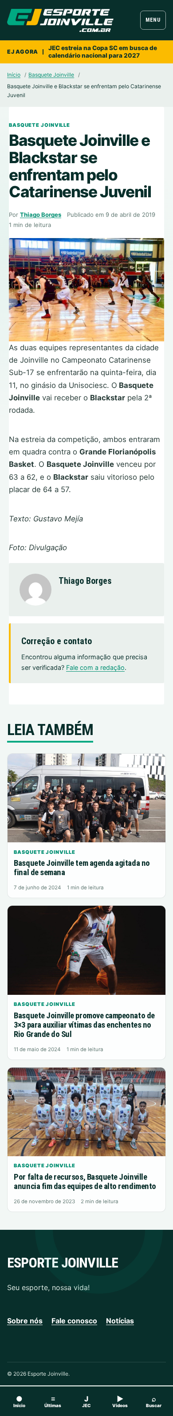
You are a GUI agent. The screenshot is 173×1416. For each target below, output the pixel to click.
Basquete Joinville (51, 74)
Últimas (52, 1401)
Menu (152, 20)
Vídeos (120, 1401)
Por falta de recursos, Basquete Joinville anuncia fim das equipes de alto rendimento (85, 1181)
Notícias (120, 1320)
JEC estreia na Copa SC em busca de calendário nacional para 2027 (102, 51)
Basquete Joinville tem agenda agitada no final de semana (81, 867)
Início (13, 74)
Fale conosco (74, 1320)
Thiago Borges (40, 214)
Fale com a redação (95, 667)
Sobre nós (25, 1320)
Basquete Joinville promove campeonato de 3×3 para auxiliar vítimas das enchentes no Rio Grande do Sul (84, 1025)
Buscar (153, 1401)
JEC (86, 1401)
